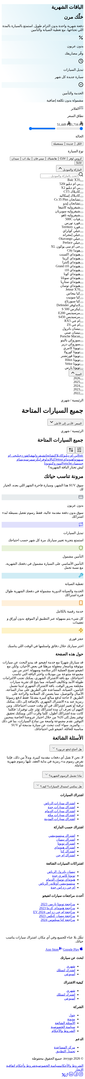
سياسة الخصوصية (63, 1027)
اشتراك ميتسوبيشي (61, 835)
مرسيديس (26, 459)
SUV (79, 162)
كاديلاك (59, 455)
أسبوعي (69, 974)
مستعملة (58, 143)
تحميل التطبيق (65, 1051)
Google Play (71, 949)
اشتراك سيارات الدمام (60, 811)
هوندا (76, 459)
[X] (63, 1075)
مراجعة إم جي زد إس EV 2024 (54, 912)
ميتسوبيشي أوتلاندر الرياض (57, 883)
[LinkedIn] (70, 1075)
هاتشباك (52, 158)
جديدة (69, 143)
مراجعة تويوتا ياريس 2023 (58, 904)
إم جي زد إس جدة (63, 887)
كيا (53, 459)
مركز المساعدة (64, 1047)
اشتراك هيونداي (64, 847)
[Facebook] (75, 1075)
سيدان (15, 158)
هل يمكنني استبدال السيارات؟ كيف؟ (61, 786)
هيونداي (68, 459)
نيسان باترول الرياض (61, 871)
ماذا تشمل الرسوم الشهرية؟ (65, 775)
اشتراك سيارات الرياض (59, 803)
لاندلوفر (46, 459)
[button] (42, 180)
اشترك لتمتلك (66, 970)
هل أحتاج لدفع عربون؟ (69, 749)
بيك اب (26, 158)
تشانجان (50, 455)
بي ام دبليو (70, 455)
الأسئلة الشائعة (65, 1023)
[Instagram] (80, 1075)
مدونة (71, 1019)
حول (72, 1015)
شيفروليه (38, 455)
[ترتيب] (71, 450)
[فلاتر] (79, 450)
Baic (80, 455)
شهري (70, 966)
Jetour (59, 459)
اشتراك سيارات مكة (61, 815)
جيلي (18, 455)
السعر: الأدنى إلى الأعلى (68, 423)
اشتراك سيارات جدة (61, 807)
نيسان (76, 463)
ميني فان (39, 158)
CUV (63, 158)
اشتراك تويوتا (66, 843)
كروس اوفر (75, 158)
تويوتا (47, 463)
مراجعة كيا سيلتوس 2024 (58, 920)
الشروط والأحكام (63, 1031)
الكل (79, 143)
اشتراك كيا (68, 851)
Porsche (66, 463)
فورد (24, 455)
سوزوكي (56, 463)
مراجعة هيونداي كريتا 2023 (57, 908)
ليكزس (36, 459)
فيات (30, 455)
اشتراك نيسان (65, 839)
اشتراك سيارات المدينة (59, 819)
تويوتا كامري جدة (63, 875)
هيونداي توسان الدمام (60, 879)
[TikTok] (66, 1075)
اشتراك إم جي (65, 855)
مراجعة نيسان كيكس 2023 (57, 916)
